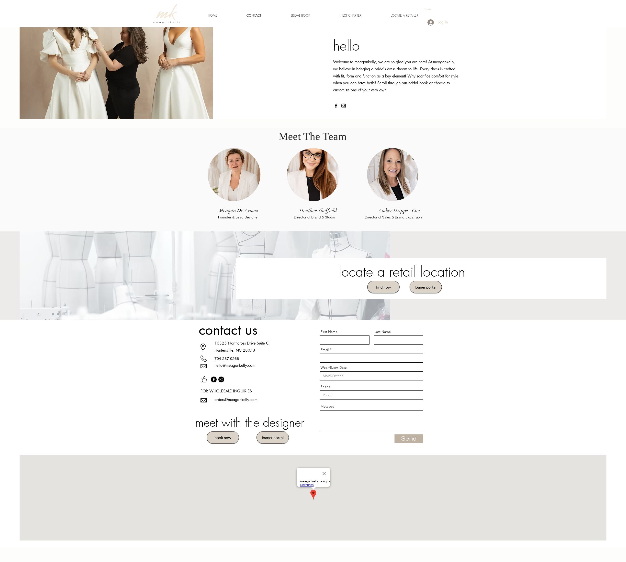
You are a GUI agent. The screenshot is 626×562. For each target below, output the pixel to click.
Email (325, 349)
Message (327, 406)
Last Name (382, 331)
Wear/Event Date (334, 367)
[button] (429, 9)
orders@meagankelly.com (235, 399)
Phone (325, 386)
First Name (329, 331)
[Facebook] (336, 106)
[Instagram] (344, 106)
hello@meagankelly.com (234, 365)
